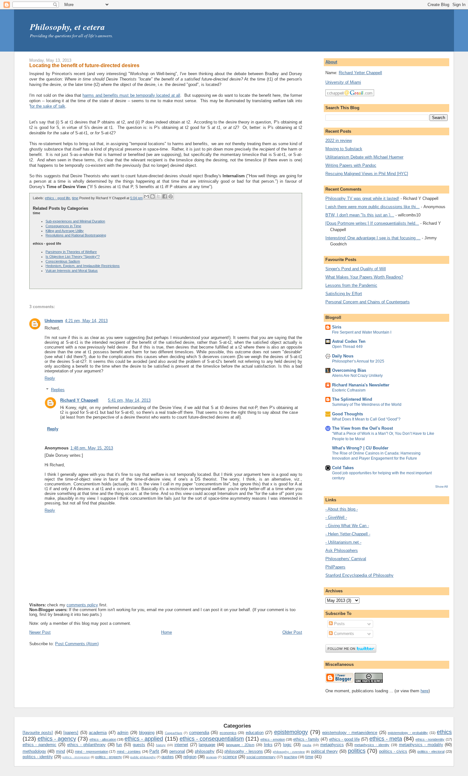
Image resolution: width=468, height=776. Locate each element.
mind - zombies (129, 751)
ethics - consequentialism (212, 739)
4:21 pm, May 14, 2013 (86, 320)
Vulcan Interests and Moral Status (72, 270)
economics (228, 733)
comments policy (82, 605)
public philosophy (143, 757)
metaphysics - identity (371, 745)
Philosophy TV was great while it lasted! (362, 198)
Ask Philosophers (341, 550)
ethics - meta (385, 739)
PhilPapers (335, 567)
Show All (441, 486)
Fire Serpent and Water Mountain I (361, 332)
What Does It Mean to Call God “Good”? (366, 419)
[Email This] (146, 196)
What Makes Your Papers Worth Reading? (364, 277)
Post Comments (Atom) (77, 643)
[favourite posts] (38, 732)
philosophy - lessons (243, 751)
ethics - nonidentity (429, 739)
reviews (211, 757)
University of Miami (343, 82)
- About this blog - (341, 509)
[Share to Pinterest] (170, 196)
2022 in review (338, 140)
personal (177, 751)
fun (119, 744)
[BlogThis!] (152, 196)
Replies (58, 389)
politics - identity (38, 756)
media (306, 745)
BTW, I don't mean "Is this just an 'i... (359, 215)
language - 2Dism (240, 745)
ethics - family (306, 739)
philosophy (205, 751)
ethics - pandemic (40, 744)
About (331, 62)
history (161, 745)
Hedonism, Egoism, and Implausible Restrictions (83, 266)
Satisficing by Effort (343, 293)
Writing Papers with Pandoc (350, 165)
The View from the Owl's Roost (362, 428)
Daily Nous (342, 356)
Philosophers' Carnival (345, 558)
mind (60, 751)
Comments (343, 633)
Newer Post (40, 632)
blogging (146, 732)
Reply (50, 378)
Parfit (154, 751)
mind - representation (91, 751)
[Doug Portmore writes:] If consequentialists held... (372, 223)
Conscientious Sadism (63, 261)
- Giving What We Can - (347, 525)
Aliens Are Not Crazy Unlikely (357, 375)
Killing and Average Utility (65, 231)
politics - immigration (76, 757)
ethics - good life (57, 198)
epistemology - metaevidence (349, 732)
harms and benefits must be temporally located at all (131, 95)
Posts (339, 623)
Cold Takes (343, 467)
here (425, 690)
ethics (444, 732)
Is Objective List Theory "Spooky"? (73, 256)
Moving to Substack (343, 148)
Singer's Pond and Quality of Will (355, 268)
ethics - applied (143, 739)
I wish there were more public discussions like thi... (372, 206)
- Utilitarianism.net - (343, 542)
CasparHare (173, 733)
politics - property (108, 757)
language (207, 744)
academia (98, 732)
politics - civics (393, 751)
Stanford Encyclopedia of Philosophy (359, 575)
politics (356, 751)
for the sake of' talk (47, 106)
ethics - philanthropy (86, 744)
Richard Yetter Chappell (360, 72)
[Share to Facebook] (164, 196)
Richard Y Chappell (79, 400)
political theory (324, 751)
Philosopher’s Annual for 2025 (358, 361)
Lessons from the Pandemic (351, 285)
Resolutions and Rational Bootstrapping (76, 235)
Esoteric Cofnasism (348, 390)
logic (287, 744)
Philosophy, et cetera (67, 27)
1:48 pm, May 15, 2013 (91, 448)
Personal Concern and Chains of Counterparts (367, 302)
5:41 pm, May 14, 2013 (129, 400)
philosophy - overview (289, 751)
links (268, 744)
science (230, 756)
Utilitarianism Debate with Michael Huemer (364, 157)
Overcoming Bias (349, 370)
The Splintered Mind (352, 399)
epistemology (291, 732)
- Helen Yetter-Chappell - (347, 534)
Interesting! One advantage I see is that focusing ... (373, 238)
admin (122, 732)
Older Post (292, 632)
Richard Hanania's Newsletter (360, 385)
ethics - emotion (272, 739)
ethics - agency (57, 739)
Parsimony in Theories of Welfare (71, 252)
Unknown (54, 320)
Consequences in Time (63, 226)
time (75, 198)
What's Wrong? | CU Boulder (360, 448)
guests (139, 744)
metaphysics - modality (421, 744)
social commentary (261, 757)
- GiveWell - (336, 517)
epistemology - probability (408, 733)
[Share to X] (158, 196)
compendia (199, 732)
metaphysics (332, 744)
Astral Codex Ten (348, 341)
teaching (290, 757)
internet (181, 744)
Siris (336, 327)
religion (189, 756)
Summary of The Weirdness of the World (366, 404)
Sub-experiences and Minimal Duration (75, 221)
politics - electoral (430, 751)
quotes (167, 756)
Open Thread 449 (347, 346)
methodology (34, 751)
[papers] (70, 732)
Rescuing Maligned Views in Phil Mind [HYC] (366, 173)
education (255, 732)
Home (166, 632)
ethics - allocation (102, 739)
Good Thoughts (347, 414)
